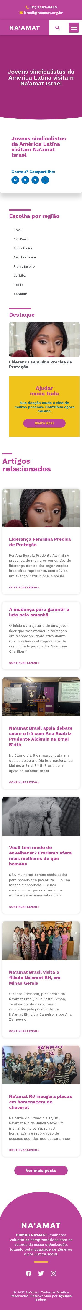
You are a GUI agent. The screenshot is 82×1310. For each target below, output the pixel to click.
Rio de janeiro (24, 266)
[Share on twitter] (25, 180)
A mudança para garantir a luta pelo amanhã (39, 612)
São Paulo (21, 239)
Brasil (18, 230)
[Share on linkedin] (35, 180)
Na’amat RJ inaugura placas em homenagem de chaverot (40, 1102)
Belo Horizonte (25, 257)
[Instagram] (53, 1273)
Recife (18, 284)
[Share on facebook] (15, 180)
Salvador (20, 294)
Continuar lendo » (24, 587)
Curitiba (20, 275)
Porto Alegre (23, 248)
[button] (74, 27)
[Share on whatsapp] (45, 180)
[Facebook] (28, 1273)
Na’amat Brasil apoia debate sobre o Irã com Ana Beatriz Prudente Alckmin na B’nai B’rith (40, 736)
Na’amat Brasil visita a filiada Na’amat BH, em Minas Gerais (35, 977)
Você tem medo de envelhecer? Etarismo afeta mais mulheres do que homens (40, 856)
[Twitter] (41, 1273)
